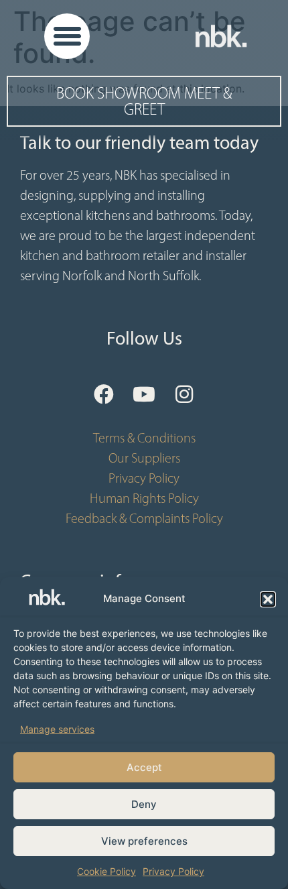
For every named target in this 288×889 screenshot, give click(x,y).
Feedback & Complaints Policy (144, 518)
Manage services (57, 729)
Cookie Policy (106, 871)
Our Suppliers (144, 458)
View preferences (144, 841)
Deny (144, 804)
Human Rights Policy (144, 498)
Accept (144, 767)
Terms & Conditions (144, 438)
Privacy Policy (173, 871)
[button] (268, 599)
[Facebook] (104, 394)
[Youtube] (144, 394)
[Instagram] (184, 394)
